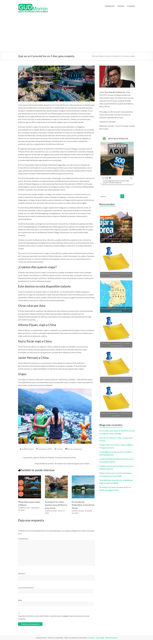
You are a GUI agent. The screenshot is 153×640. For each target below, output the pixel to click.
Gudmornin (110, 6)
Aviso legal (100, 638)
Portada (100, 56)
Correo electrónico (26, 587)
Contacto (131, 6)
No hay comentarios (74, 449)
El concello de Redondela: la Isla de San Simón (83, 505)
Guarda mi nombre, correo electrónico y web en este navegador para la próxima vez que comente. (53, 617)
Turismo (120, 6)
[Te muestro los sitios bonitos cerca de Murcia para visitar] (56, 476)
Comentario (23, 538)
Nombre (22, 573)
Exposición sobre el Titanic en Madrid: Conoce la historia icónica (48, 457)
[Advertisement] (76, 33)
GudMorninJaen (28, 449)
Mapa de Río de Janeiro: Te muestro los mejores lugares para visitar (63, 463)
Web (20, 600)
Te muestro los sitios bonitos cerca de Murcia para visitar (56, 505)
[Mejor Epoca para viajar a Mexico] (29, 476)
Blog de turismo (111, 638)
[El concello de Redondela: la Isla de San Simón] (83, 476)
